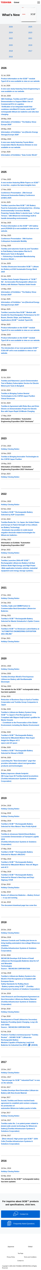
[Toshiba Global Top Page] (7, 2)
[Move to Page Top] (37, 1267)
